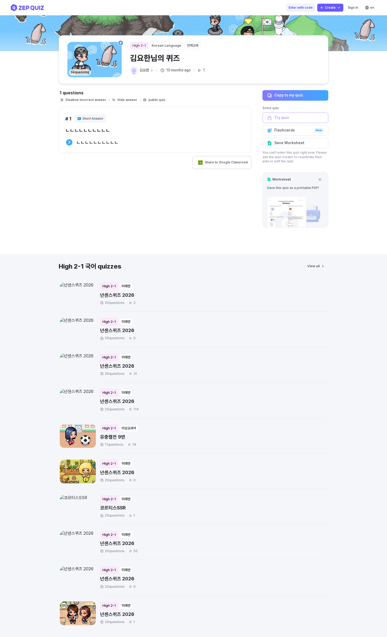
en (372, 7)
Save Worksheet (289, 143)
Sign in (353, 7)
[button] (295, 200)
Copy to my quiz (288, 95)
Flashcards (298, 130)
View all (313, 266)
